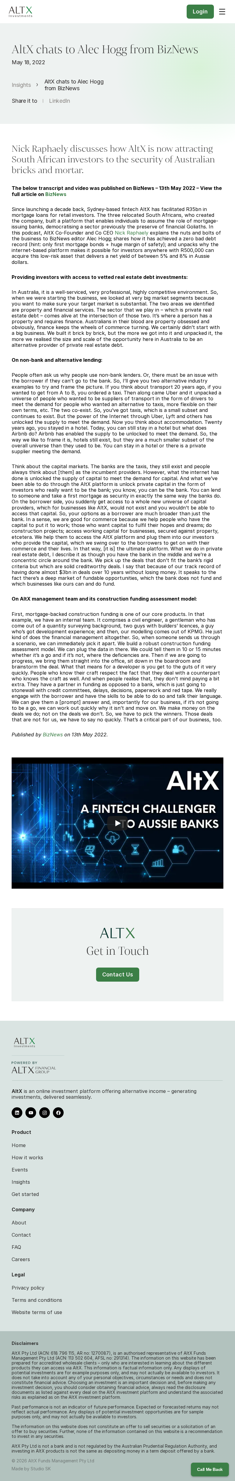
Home (19, 1145)
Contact (21, 1235)
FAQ (16, 1247)
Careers (21, 1259)
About (19, 1223)
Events (20, 1170)
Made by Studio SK (31, 1468)
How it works (27, 1157)
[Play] (117, 823)
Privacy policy (28, 1288)
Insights (21, 85)
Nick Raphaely (131, 233)
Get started (25, 1194)
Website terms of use (37, 1312)
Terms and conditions (37, 1300)
